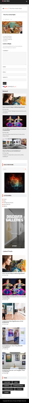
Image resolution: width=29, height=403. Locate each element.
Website (5, 77)
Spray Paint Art (6, 204)
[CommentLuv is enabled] (10, 86)
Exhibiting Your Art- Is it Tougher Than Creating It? (13, 371)
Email (4, 72)
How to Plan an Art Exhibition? (12, 151)
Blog (4, 201)
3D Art (5, 199)
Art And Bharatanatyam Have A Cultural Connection (14, 129)
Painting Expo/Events (8, 202)
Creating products (18, 385)
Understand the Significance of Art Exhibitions (12, 322)
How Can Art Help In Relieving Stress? (14, 107)
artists (16, 382)
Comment (6, 50)
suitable (6, 392)
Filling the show (8, 389)
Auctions (6, 385)
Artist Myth (7, 382)
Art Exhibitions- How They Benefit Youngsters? (12, 346)
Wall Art (5, 206)
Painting (19, 389)
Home (5, 8)
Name (4, 66)
